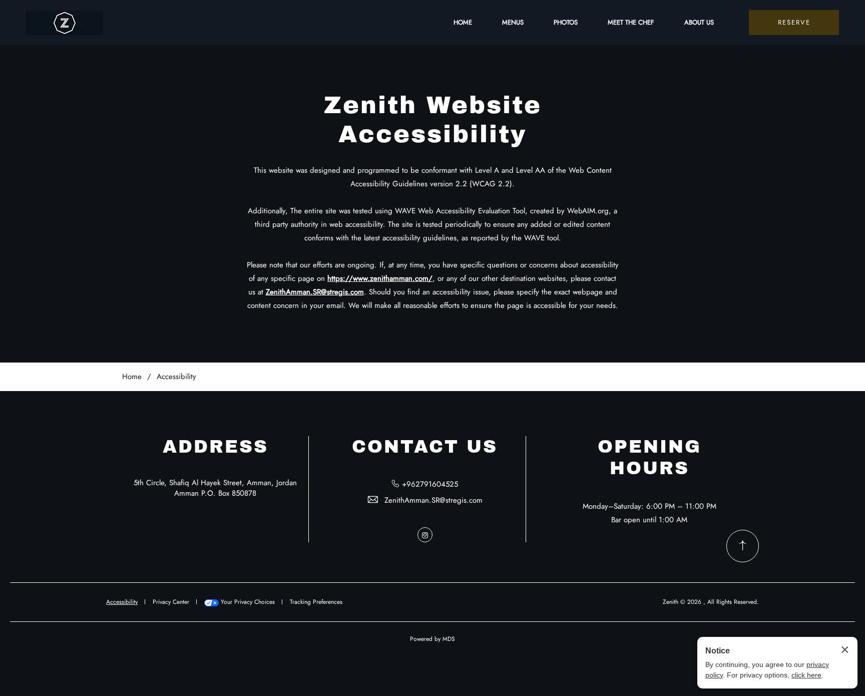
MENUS (513, 22)
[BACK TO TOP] (742, 546)
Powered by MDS (432, 638)
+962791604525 (430, 484)
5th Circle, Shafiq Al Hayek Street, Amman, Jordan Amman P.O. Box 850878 (215, 488)
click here (806, 675)
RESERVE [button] (794, 22)
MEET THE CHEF (631, 22)
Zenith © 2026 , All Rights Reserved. (711, 601)
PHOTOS (566, 22)
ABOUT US (699, 22)
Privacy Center (171, 601)
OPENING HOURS (649, 457)
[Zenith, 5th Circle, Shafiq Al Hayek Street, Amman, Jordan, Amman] (64, 23)
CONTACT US (425, 447)
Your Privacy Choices (247, 601)
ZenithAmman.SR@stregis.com (433, 500)
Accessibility (176, 376)
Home (132, 376)
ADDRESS (215, 447)
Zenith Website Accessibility (433, 119)
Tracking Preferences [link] (316, 601)
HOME (463, 22)
